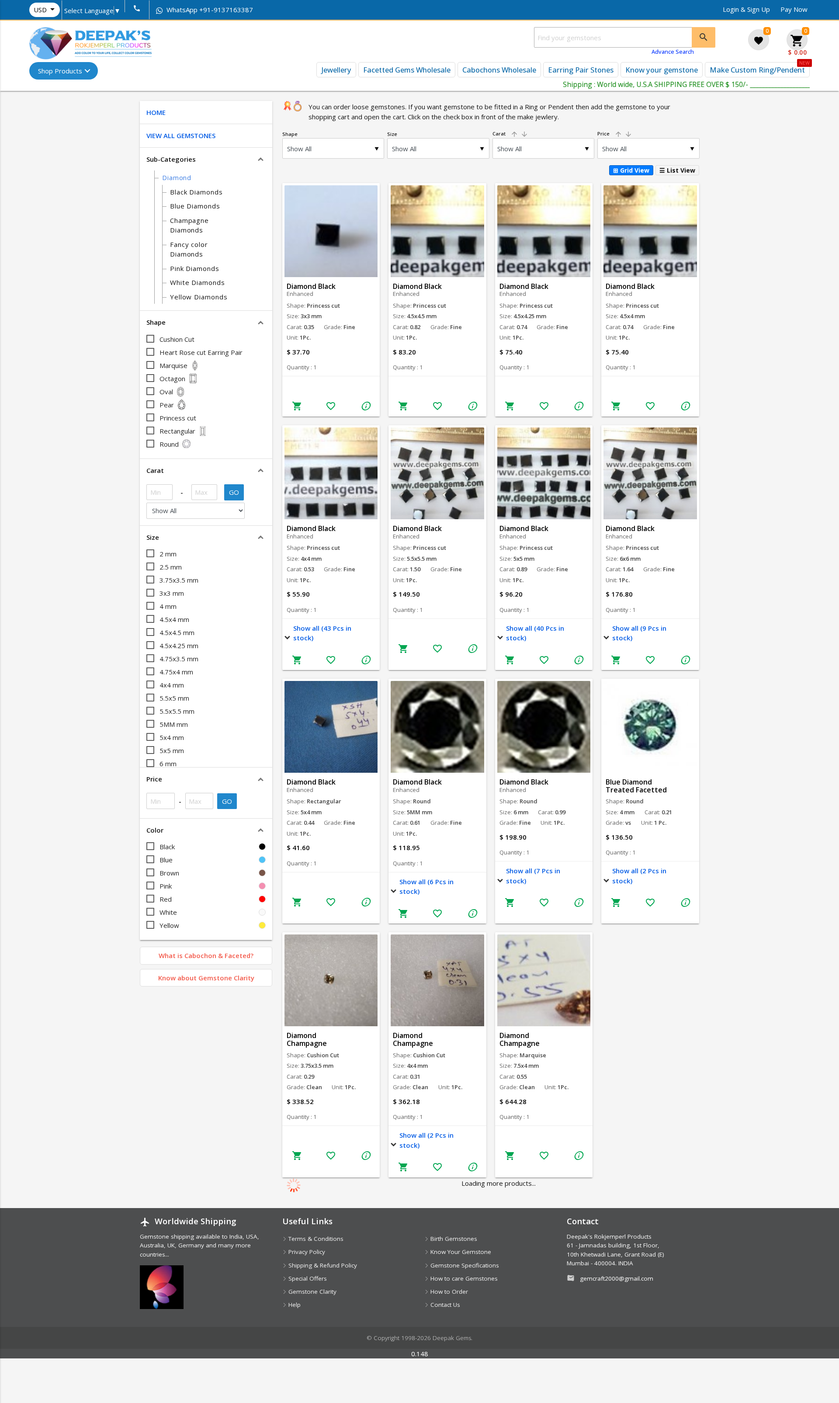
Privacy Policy (306, 1252)
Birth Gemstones (453, 1239)
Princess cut (177, 417)
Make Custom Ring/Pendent (757, 70)
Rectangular (177, 431)
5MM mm (173, 724)
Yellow (169, 925)
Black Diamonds (196, 192)
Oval (166, 391)
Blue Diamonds (195, 205)
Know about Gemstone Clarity (206, 977)
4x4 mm (171, 685)
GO (234, 492)
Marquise (173, 365)
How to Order (448, 1291)
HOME (156, 112)
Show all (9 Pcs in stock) (639, 633)
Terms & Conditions (315, 1239)
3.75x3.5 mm (178, 580)
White (168, 912)
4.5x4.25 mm (178, 645)
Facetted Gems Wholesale (407, 70)
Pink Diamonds (194, 268)
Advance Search (673, 52)
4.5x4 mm (174, 619)
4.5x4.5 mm (176, 632)
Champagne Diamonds (189, 225)
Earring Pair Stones (581, 70)
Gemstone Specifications (464, 1265)
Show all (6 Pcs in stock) (426, 886)
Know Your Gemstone (460, 1252)
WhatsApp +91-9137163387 (209, 9)
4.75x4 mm (176, 671)
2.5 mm (170, 567)
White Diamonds (197, 282)
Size (392, 134)
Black (167, 846)
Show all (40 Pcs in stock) (535, 633)
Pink (165, 886)
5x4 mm (171, 737)
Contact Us (444, 1305)
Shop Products (60, 70)
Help (294, 1305)
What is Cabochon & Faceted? (206, 955)
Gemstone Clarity (311, 1291)
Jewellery (336, 70)
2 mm (168, 553)
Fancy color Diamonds (189, 249)
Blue (166, 859)
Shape (290, 134)
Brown (169, 872)
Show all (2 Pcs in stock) (639, 875)
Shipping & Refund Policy (322, 1265)
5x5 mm (171, 750)
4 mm (168, 606)
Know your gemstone (661, 70)
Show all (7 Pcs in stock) (533, 875)
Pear (166, 404)
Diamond (176, 177)
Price (614, 133)
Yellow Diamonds (199, 296)
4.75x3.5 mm (178, 658)
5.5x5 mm (174, 698)
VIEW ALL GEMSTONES (180, 135)
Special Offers (307, 1278)
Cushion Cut (176, 339)
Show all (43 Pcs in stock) (322, 633)
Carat (510, 133)
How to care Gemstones (463, 1278)
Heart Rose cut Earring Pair (201, 352)
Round (169, 444)
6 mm (168, 763)
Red (165, 899)
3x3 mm (171, 593)
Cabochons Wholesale (499, 70)
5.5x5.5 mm (176, 711)
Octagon (172, 378)
